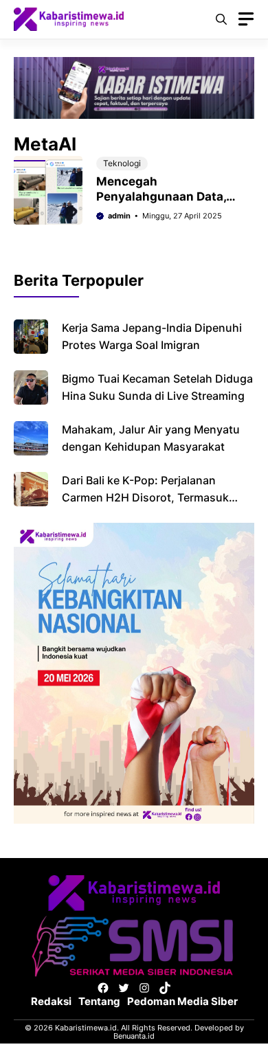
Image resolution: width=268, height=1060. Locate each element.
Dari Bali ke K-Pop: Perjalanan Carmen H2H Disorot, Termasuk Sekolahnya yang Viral (145, 497)
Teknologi (122, 163)
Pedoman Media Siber (182, 1001)
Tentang (99, 1001)
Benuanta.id (134, 1036)
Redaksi (51, 1001)
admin (119, 216)
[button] (221, 19)
